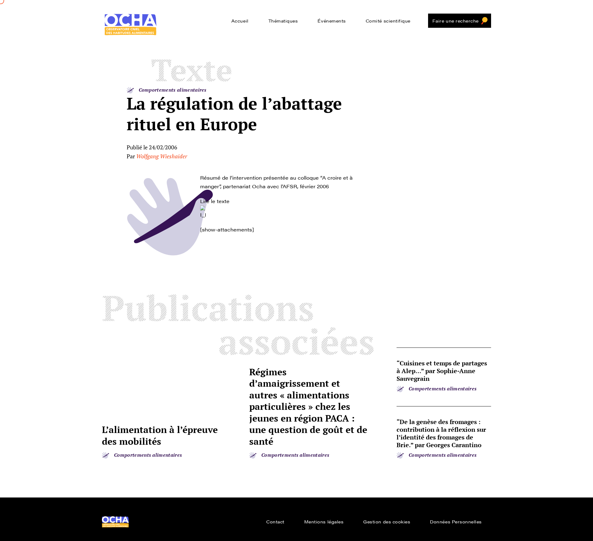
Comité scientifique (388, 21)
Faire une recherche (455, 21)
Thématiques (283, 21)
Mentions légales (324, 521)
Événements (332, 21)
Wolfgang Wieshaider (161, 156)
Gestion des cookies (386, 521)
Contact (275, 521)
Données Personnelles (456, 521)
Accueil (240, 21)
